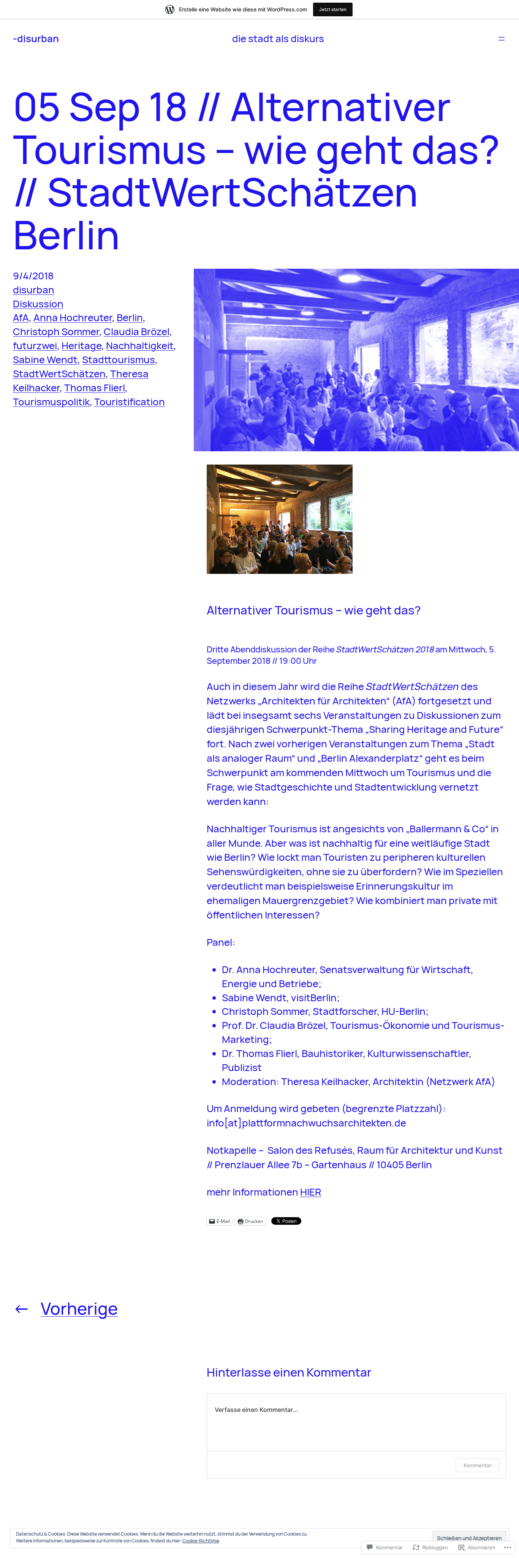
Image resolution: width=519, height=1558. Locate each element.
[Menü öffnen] (501, 38)
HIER (310, 1192)
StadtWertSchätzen (59, 373)
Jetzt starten (333, 9)
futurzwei (35, 345)
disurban (33, 289)
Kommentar (478, 1465)
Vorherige (79, 1308)
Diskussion (38, 303)
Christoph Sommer (56, 331)
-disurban (36, 38)
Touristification (129, 401)
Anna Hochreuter (72, 317)
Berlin (130, 317)
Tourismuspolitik (51, 401)
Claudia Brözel (136, 331)
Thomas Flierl (94, 387)
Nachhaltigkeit (140, 345)
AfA (21, 317)
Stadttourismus (118, 359)
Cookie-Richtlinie (200, 1541)
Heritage (81, 345)
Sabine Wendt (45, 359)
